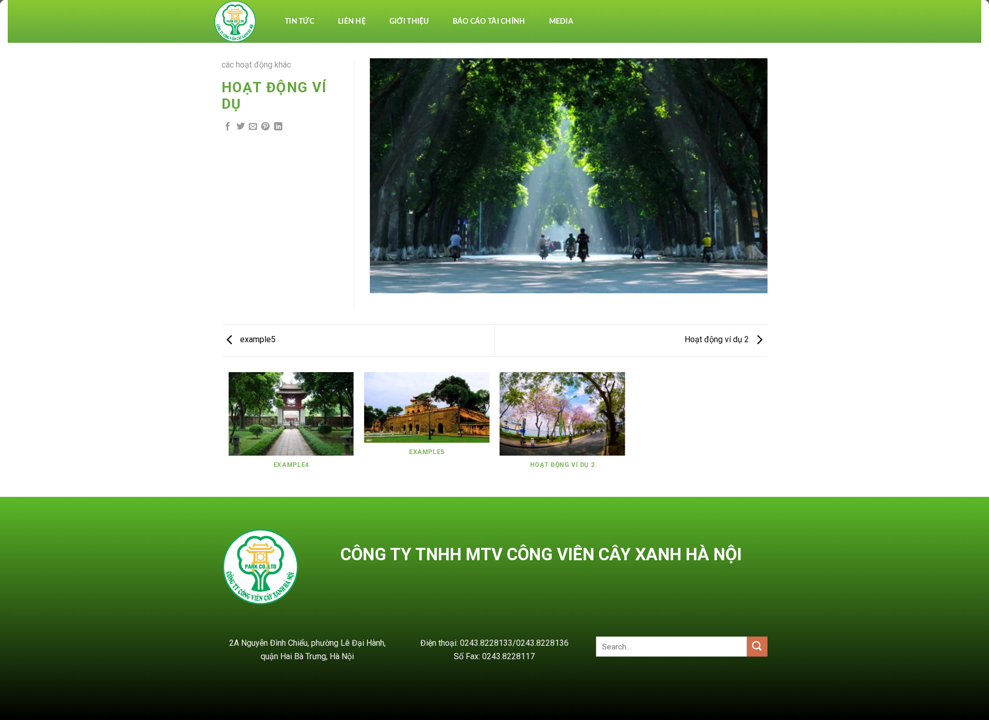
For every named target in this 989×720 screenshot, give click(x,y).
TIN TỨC (299, 21)
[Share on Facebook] (228, 126)
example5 (257, 339)
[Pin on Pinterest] (265, 126)
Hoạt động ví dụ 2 (718, 339)
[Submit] (757, 647)
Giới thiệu (409, 21)
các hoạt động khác (256, 65)
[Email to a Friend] (253, 126)
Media (561, 21)
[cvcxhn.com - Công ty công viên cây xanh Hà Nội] (236, 21)
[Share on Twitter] (240, 126)
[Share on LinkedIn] (278, 126)
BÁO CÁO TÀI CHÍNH (489, 21)
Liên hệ (352, 21)
